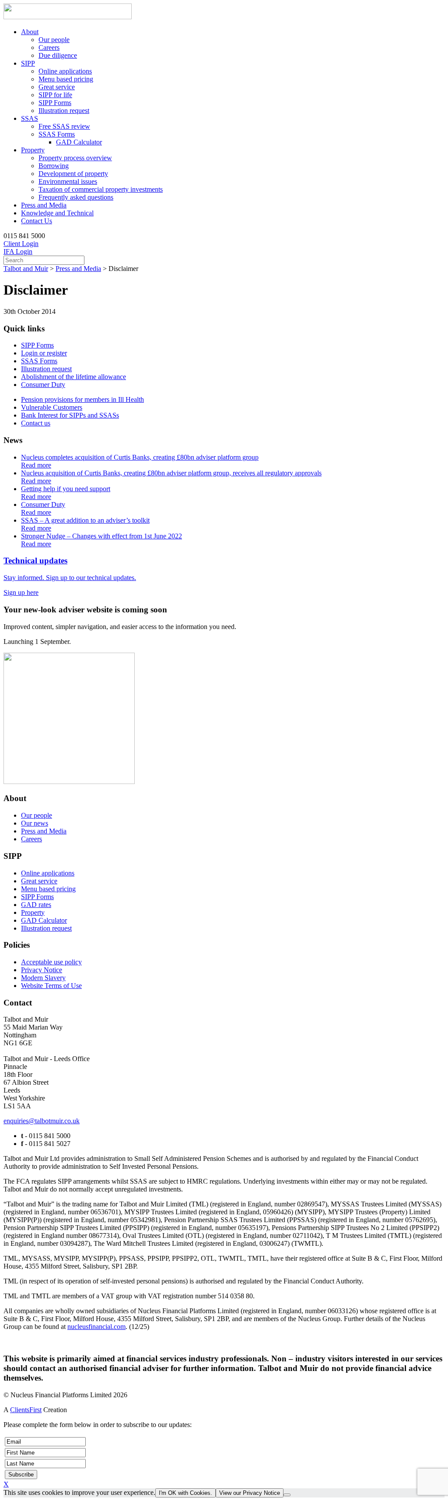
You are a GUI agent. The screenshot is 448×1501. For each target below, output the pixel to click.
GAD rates (36, 904)
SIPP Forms (54, 102)
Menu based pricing (65, 79)
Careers (49, 47)
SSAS (29, 118)
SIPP (28, 63)
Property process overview (75, 158)
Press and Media (43, 205)
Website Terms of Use (51, 985)
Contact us (35, 423)
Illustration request (63, 110)
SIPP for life (55, 94)
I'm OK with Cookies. (185, 1493)
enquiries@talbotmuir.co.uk (42, 1121)
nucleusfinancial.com (96, 1326)
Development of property (73, 173)
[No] (287, 1495)
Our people (54, 39)
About (29, 31)
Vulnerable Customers (51, 407)
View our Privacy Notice (249, 1493)
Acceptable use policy (51, 962)
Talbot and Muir (26, 268)
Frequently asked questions (75, 197)
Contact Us (36, 221)
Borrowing (53, 165)
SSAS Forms (56, 134)
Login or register (44, 353)
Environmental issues (67, 181)
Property (33, 150)
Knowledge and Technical (57, 213)
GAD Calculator (79, 142)
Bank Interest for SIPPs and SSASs (70, 415)
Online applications (65, 71)
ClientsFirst (26, 1409)
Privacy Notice (41, 970)
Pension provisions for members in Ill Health (82, 399)
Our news (34, 823)
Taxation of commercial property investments (100, 189)
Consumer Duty (43, 384)
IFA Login (18, 251)
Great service (56, 87)
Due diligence (57, 55)
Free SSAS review (64, 126)
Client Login (21, 243)
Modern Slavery (43, 977)
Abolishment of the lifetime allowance (73, 376)
